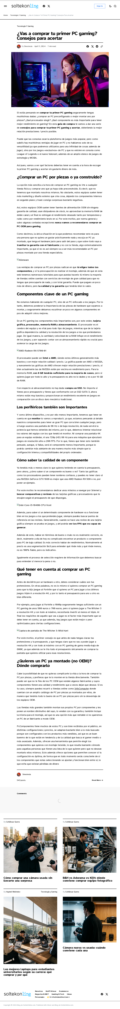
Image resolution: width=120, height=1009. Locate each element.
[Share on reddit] (97, 46)
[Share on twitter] (92, 46)
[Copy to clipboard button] (101, 46)
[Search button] (115, 6)
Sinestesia (28, 46)
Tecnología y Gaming (18, 15)
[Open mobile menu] (5, 6)
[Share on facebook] (87, 46)
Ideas (69, 994)
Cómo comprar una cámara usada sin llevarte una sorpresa (28, 879)
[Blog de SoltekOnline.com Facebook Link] (44, 6)
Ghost (49, 1005)
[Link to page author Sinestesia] (19, 774)
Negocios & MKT (42, 994)
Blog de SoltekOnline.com (64, 1005)
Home (6, 15)
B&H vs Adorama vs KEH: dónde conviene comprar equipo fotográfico (87, 879)
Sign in (100, 6)
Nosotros (39, 991)
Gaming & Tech (58, 994)
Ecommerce (64, 991)
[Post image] (30, 850)
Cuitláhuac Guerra (13, 822)
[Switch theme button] (110, 6)
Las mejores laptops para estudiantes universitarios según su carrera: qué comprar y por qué (29, 972)
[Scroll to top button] (114, 1002)
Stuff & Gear (51, 991)
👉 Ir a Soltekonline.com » (58, 997)
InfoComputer (82, 688)
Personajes (39, 997)
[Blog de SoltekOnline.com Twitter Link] (48, 6)
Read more (96, 780)
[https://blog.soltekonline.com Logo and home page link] (25, 6)
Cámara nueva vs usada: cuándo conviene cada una (84, 949)
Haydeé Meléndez (13, 892)
